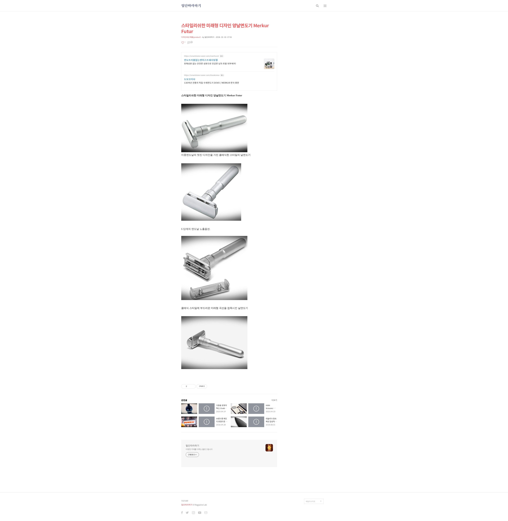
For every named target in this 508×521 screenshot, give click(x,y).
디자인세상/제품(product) (191, 37)
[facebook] (182, 513)
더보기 (274, 400)
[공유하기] (189, 386)
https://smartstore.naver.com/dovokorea (201, 75)
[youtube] (199, 513)
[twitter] (187, 513)
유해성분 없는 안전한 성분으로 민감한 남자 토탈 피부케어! (210, 63)
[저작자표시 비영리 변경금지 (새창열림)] (210, 386)
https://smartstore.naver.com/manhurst (201, 56)
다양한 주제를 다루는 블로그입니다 (199, 449)
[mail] (205, 513)
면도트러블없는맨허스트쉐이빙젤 (201, 60)
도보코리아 (189, 79)
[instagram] (193, 513)
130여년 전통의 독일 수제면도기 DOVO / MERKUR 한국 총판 (211, 82)
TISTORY (184, 500)
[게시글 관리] (192, 386)
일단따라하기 (191, 6)
